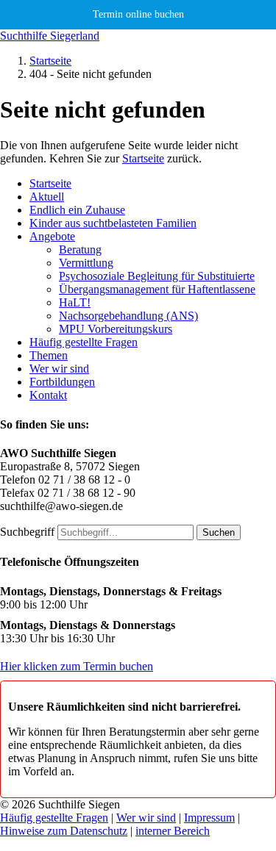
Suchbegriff (27, 531)
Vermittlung (86, 262)
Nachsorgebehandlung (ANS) (128, 315)
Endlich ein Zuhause (77, 210)
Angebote (52, 236)
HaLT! (75, 302)
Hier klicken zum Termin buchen (76, 666)
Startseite (50, 60)
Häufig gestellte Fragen (83, 342)
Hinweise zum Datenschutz (63, 831)
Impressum (209, 817)
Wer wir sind (59, 368)
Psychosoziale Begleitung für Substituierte (157, 276)
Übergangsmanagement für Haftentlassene (157, 289)
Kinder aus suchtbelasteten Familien (113, 223)
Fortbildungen (62, 382)
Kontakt (48, 395)
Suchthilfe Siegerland (49, 35)
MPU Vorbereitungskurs (115, 329)
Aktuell (46, 196)
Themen (48, 355)
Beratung (80, 249)
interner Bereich (172, 831)
